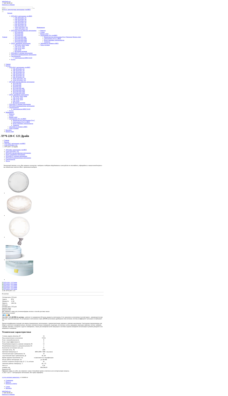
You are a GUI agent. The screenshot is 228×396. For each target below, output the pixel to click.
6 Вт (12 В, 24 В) (20, 48)
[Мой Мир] (9, 315)
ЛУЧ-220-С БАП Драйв (22, 45)
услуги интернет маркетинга (11, 377)
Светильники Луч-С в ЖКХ (52, 38)
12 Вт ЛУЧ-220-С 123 (21, 29)
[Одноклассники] (7, 315)
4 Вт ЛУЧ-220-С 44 (20, 19)
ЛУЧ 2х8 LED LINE (21, 40)
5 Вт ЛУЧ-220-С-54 (20, 21)
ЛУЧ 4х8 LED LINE (21, 38)
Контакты (69, 37)
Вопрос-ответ (77, 37)
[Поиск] (34, 8)
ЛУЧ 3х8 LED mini (20, 37)
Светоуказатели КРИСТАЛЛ (23, 58)
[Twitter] (5, 315)
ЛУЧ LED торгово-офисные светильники (23, 30)
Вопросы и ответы (11, 383)
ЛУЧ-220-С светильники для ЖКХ (21, 16)
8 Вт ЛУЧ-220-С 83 (20, 25)
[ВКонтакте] (3, 315)
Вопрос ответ (44, 34)
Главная (4, 37)
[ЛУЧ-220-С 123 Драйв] (18, 193)
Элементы (47, 42)
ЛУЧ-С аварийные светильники (21, 43)
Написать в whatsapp (8, 4)
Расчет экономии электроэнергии (54, 40)
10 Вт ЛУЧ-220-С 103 (21, 27)
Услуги (13, 59)
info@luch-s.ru (6, 1)
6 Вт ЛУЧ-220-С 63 (20, 24)
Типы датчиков (45, 45)
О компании (9, 380)
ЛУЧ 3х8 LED (19, 32)
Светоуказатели (16, 56)
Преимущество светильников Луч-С (55, 37)
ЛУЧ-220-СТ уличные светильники (22, 53)
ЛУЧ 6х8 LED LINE (21, 42)
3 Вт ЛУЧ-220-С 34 (20, 17)
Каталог (9, 13)
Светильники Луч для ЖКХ (48, 35)
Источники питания (21, 51)
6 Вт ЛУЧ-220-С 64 (20, 22)
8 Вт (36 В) (18, 50)
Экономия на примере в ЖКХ (49, 43)
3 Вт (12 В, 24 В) (20, 46)
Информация (41, 27)
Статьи (42, 32)
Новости (43, 30)
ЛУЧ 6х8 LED (19, 35)
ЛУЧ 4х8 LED (19, 34)
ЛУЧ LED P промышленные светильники (23, 54)
